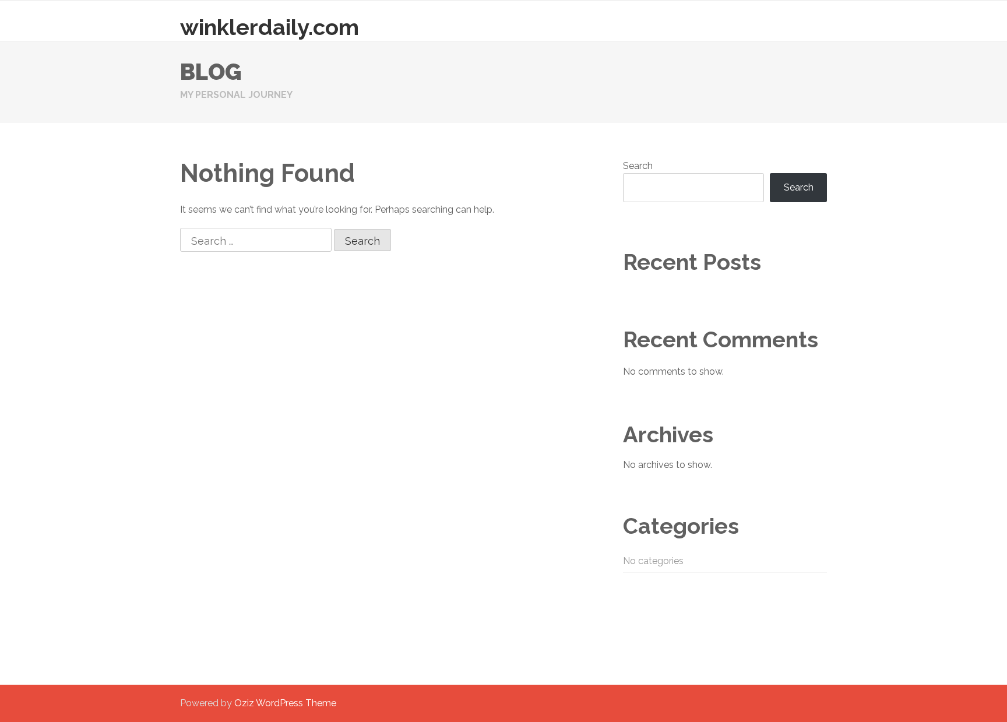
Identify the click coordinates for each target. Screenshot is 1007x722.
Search (638, 165)
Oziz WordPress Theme (285, 703)
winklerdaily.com (269, 27)
